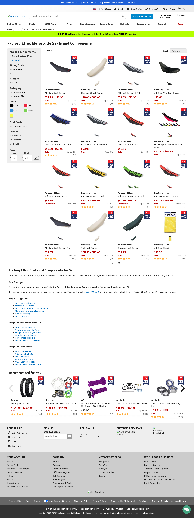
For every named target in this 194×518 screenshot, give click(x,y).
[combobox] (178, 50)
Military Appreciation (155, 476)
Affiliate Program (61, 472)
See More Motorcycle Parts (27, 340)
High (24, 155)
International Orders (17, 486)
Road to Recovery (153, 465)
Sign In (10, 461)
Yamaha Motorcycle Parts (27, 330)
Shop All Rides (178, 501)
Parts (18, 29)
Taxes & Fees (100, 501)
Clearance (14, 144)
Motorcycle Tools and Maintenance (31, 308)
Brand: (22, 56)
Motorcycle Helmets (24, 305)
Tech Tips (103, 465)
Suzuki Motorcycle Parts (26, 335)
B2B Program (59, 476)
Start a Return (14, 472)
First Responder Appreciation (159, 479)
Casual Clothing (22, 313)
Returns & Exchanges (18, 468)
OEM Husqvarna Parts (25, 362)
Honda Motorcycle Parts (26, 327)
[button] (168, 9)
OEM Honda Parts (23, 351)
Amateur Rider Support (156, 468)
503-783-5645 (92, 292)
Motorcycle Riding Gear (26, 303)
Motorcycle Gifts (22, 316)
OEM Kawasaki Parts (24, 359)
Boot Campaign (152, 483)
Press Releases (60, 468)
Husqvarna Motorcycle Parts (28, 332)
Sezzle (10, 479)
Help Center (13, 483)
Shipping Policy (82, 501)
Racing (101, 476)
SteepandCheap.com (138, 508)
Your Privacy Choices (59, 501)
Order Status (13, 465)
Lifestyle (102, 468)
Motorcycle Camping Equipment (30, 311)
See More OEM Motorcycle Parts (29, 364)
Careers (57, 465)
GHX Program (60, 479)
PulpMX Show (151, 472)
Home (10, 29)
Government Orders (63, 483)
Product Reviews (107, 472)
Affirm (10, 476)
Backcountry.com (90, 508)
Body (26, 29)
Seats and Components (43, 29)
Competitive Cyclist (113, 508)
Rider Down (150, 461)
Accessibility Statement (123, 501)
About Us (57, 461)
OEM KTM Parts (22, 356)
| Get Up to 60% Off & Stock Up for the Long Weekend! (97, 2)
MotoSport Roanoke (63, 486)
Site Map (143, 501)
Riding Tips (103, 461)
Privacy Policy (33, 501)
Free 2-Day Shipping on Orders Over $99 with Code (97, 34)
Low (13, 155)
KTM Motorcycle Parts (25, 338)
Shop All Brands (160, 501)
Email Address (52, 432)
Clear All (16, 60)
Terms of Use (15, 501)
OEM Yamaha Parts (24, 354)
